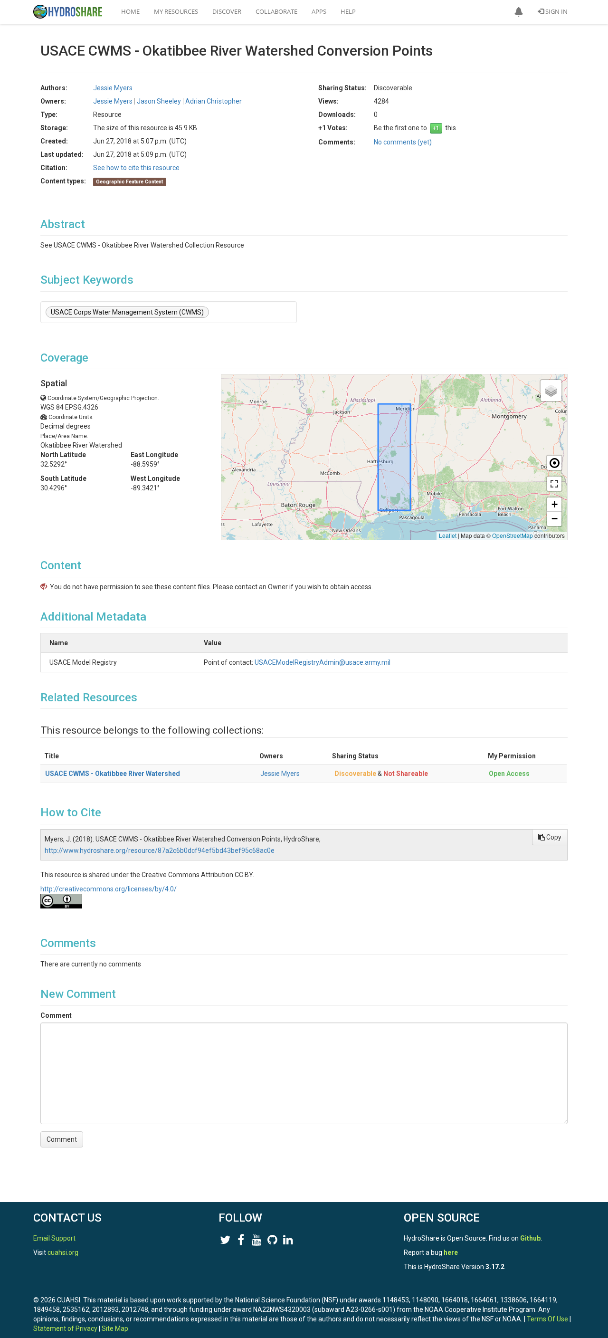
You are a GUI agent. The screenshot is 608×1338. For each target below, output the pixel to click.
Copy (553, 837)
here (451, 1252)
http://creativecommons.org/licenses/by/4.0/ (108, 889)
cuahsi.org (63, 1252)
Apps (319, 11)
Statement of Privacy (65, 1328)
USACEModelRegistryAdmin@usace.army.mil (322, 662)
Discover (226, 11)
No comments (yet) (403, 142)
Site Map (115, 1328)
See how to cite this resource (136, 168)
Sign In (556, 11)
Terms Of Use (547, 1319)
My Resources (176, 11)
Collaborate (276, 11)
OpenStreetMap (512, 535)
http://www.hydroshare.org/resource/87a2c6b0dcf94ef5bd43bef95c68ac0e (160, 850)
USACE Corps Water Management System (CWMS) (127, 312)
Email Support (54, 1238)
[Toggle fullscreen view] (554, 484)
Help (348, 11)
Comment (56, 1015)
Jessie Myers (280, 773)
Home (130, 11)
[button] (519, 12)
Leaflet (447, 535)
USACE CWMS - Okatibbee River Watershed (112, 773)
